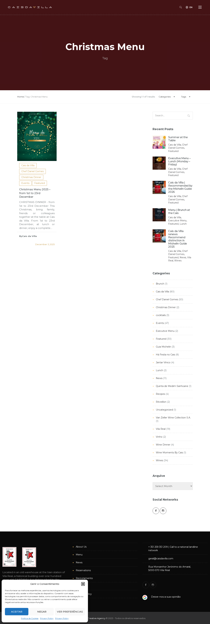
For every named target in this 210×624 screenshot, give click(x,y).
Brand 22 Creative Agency (91, 618)
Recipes (160, 393)
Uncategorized (164, 409)
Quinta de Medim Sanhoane (172, 386)
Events (25, 183)
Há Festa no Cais (165, 354)
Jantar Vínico (163, 362)
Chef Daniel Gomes (32, 171)
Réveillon (161, 401)
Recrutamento (84, 578)
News (159, 378)
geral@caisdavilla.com (160, 558)
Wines (159, 460)
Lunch (159, 370)
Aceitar (16, 611)
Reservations (83, 570)
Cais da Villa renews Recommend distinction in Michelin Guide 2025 (177, 239)
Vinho (159, 436)
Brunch (160, 283)
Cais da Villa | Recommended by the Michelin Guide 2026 (180, 187)
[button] (83, 584)
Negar (41, 611)
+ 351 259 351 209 (158, 546)
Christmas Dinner (31, 177)
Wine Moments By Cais (169, 452)
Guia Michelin (163, 346)
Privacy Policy (46, 618)
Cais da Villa (27, 165)
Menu (79, 554)
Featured (39, 183)
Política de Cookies (29, 618)
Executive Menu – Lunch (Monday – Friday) (179, 161)
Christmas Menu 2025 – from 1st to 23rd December (34, 193)
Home (20, 96)
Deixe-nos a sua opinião (166, 596)
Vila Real (161, 428)
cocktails (161, 315)
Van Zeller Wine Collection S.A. (173, 417)
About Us (81, 546)
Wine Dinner (163, 444)
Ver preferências (70, 611)
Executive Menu (165, 330)
